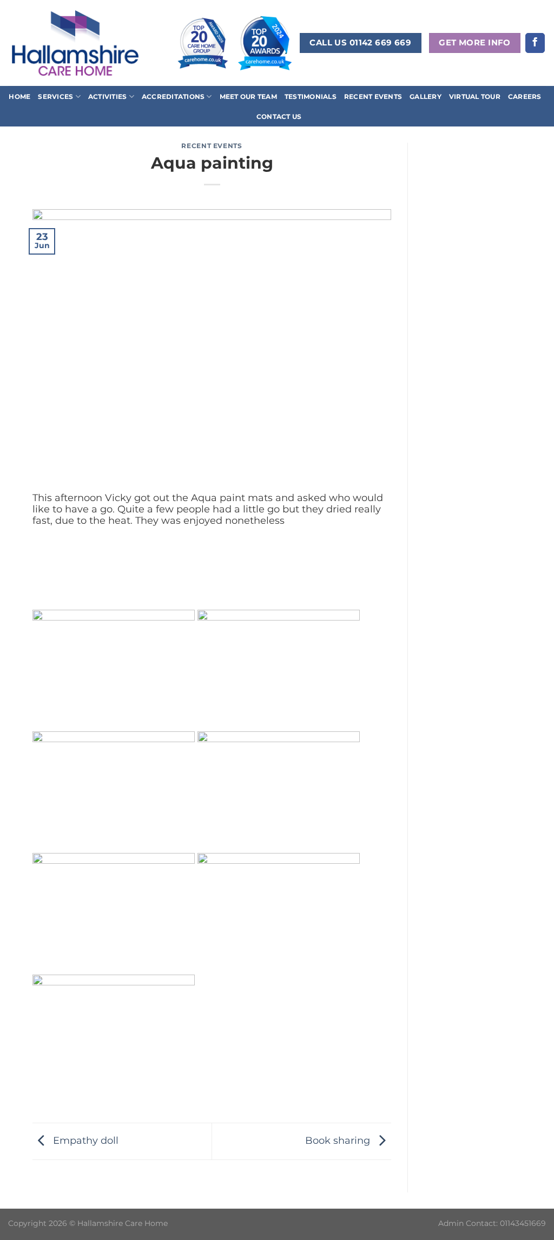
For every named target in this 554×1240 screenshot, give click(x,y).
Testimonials (311, 96)
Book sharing (339, 1140)
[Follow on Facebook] (535, 43)
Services (55, 96)
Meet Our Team (248, 96)
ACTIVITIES (107, 96)
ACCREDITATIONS (173, 96)
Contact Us (278, 116)
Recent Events (373, 96)
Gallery (425, 96)
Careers (525, 96)
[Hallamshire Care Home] (75, 42)
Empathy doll (84, 1140)
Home (19, 96)
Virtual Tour (474, 96)
